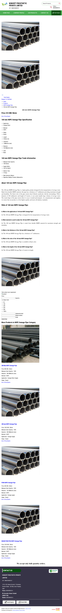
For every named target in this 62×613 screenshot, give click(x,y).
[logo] (4, 7)
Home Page (6, 13)
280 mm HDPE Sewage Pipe (9, 424)
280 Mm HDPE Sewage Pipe (9, 365)
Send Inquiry (57, 12)
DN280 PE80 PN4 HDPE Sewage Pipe (12, 541)
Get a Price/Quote (6, 116)
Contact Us (44, 13)
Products (5, 103)
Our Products (32, 13)
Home (4, 101)
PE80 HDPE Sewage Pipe (8, 482)
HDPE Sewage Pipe (8, 105)
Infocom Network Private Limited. (19, 610)
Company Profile (18, 13)
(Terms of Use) (28, 608)
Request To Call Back (7, 99)
